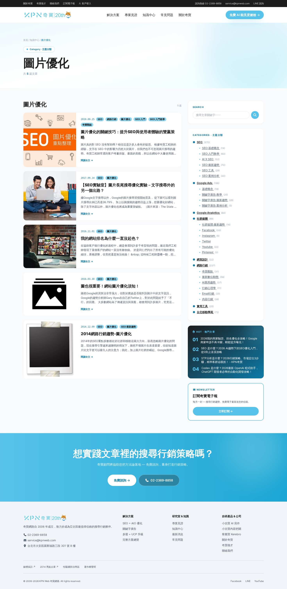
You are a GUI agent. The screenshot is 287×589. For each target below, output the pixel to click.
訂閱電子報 (69, 3)
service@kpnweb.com (237, 3)
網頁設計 (202, 259)
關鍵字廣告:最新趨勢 (215, 200)
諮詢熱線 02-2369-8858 (208, 3)
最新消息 (177, 534)
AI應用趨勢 (209, 282)
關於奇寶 (28, 3)
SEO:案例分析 (211, 175)
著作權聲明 (90, 566)
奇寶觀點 (208, 271)
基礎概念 (208, 188)
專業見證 (131, 15)
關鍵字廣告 (129, 528)
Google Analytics (208, 212)
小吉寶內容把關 (231, 528)
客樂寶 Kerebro (231, 534)
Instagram (209, 235)
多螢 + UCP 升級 (133, 534)
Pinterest (208, 252)
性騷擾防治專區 (71, 566)
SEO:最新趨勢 (211, 164)
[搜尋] (255, 115)
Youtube (207, 246)
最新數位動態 (210, 276)
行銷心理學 (209, 288)
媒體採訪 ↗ (29, 566)
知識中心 (149, 15)
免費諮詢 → (122, 480)
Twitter (206, 241)
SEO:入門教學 (211, 153)
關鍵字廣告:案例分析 (215, 205)
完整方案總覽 (131, 539)
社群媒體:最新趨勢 (214, 224)
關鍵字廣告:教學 (212, 194)
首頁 (25, 40)
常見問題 (167, 15)
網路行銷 (202, 265)
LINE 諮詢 (258, 3)
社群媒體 (202, 218)
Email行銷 (208, 293)
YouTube (259, 581)
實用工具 (202, 306)
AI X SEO (208, 159)
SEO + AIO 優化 (132, 523)
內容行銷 (208, 299)
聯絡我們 (54, 3)
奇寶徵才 (41, 3)
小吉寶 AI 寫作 (231, 523)
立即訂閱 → (226, 411)
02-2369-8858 (162, 480)
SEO (200, 142)
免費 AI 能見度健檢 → (245, 15)
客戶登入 (86, 3)
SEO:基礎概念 (211, 148)
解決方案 (113, 15)
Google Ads (205, 183)
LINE (247, 581)
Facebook (209, 230)
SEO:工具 (208, 170)
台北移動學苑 (205, 312)
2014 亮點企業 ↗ (49, 566)
